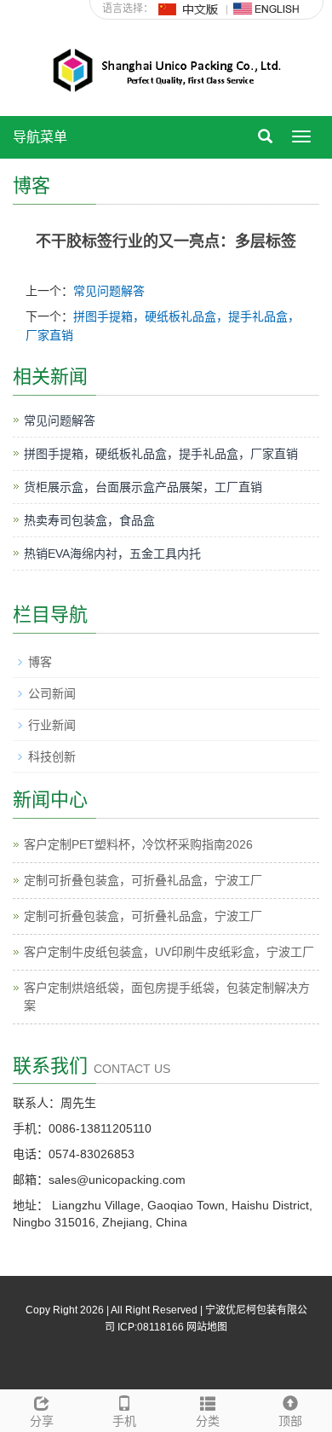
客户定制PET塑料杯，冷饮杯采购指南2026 (138, 844)
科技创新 (52, 756)
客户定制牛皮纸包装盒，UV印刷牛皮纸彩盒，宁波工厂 (169, 952)
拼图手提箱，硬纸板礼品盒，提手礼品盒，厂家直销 (161, 454)
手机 (124, 1421)
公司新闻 (52, 693)
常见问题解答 (109, 291)
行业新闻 (52, 725)
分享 (42, 1421)
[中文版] (189, 8)
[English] (266, 8)
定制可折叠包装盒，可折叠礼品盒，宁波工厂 (143, 880)
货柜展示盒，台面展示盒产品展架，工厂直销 (143, 487)
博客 (40, 662)
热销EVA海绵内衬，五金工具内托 (112, 553)
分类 (208, 1421)
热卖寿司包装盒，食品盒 (89, 520)
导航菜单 (40, 137)
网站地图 (206, 1327)
